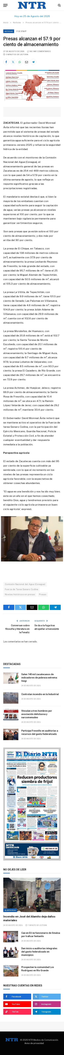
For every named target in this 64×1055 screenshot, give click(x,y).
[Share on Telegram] (33, 62)
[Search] (59, 5)
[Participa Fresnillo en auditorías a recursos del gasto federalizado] (10, 734)
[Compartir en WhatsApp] (20, 62)
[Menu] (5, 5)
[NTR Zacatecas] (32, 5)
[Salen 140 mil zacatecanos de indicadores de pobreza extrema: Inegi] (10, 678)
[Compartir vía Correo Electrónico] (26, 62)
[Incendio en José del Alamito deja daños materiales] (32, 895)
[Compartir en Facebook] (6, 62)
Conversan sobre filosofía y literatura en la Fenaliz (17, 629)
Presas (42, 594)
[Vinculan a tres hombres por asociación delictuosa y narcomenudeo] (10, 714)
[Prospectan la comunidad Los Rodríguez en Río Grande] (10, 971)
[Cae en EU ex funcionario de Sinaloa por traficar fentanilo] (10, 936)
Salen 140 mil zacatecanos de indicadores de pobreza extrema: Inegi (39, 677)
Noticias (9, 31)
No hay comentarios (40, 51)
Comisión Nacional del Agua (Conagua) (25, 584)
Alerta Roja (10, 910)
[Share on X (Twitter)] (13, 62)
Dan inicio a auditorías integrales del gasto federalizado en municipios (39, 951)
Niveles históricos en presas (20, 594)
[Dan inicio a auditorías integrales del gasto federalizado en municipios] (10, 952)
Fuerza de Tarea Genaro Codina (21, 589)
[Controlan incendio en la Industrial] (10, 698)
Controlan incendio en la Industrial (40, 694)
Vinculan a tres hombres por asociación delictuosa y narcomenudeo (36, 714)
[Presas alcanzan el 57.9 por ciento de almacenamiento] (32, 100)
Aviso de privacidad (34, 1043)
